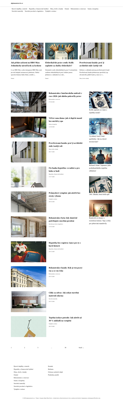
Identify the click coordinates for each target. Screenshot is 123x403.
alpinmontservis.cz (17, 3)
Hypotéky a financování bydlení (38, 9)
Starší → (81, 347)
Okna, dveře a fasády (56, 9)
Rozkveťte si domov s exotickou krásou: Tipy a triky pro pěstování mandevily (100, 220)
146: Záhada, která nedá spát (99, 194)
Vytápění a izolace (50, 11)
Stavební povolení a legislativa (34, 11)
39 (65, 347)
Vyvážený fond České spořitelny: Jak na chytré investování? (98, 139)
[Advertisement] (61, 25)
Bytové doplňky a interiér (19, 9)
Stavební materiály (17, 11)
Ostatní (67, 9)
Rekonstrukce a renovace (78, 9)
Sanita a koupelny (93, 9)
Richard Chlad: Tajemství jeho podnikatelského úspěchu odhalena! (100, 168)
